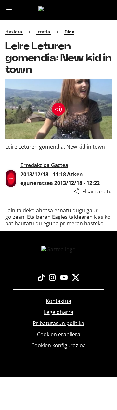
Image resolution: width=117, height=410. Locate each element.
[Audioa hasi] (58, 109)
